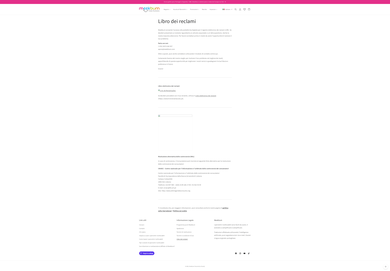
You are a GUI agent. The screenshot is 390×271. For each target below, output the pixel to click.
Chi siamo (142, 232)
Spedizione (180, 228)
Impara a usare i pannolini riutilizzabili (152, 236)
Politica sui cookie (180, 211)
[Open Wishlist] (244, 9)
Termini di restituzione (184, 232)
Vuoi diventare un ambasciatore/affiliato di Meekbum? (157, 246)
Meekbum (191, 266)
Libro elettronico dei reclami (205, 96)
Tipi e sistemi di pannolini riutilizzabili (151, 243)
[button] (227, 9)
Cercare (141, 225)
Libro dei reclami (182, 239)
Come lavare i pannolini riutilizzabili (151, 239)
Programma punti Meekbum (186, 225)
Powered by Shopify (199, 266)
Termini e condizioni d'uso (185, 236)
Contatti (142, 228)
